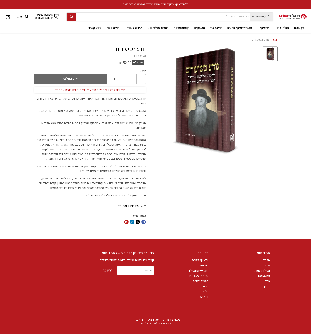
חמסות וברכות (200, 281)
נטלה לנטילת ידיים (198, 276)
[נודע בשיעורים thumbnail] (270, 54)
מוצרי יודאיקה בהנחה (239, 28)
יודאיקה (264, 28)
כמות (143, 70)
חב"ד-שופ (282, 28)
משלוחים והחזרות (171, 319)
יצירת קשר (113, 28)
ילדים (266, 265)
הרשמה (107, 270)
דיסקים (266, 286)
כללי (205, 292)
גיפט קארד (95, 28)
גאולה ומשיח (263, 276)
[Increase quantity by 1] (114, 79)
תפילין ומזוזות (262, 271)
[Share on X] (138, 222)
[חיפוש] (71, 17)
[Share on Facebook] (143, 222)
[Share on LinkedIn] (132, 222)
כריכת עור (216, 28)
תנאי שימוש (153, 319)
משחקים (199, 28)
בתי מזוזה (203, 265)
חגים (267, 281)
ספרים (266, 260)
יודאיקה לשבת (200, 260)
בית (275, 39)
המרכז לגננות (134, 28)
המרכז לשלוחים (158, 28)
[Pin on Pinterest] (126, 222)
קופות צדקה (181, 28)
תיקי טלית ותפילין (198, 271)
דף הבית (299, 28)
